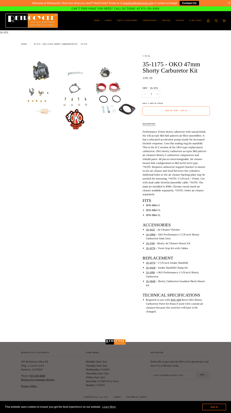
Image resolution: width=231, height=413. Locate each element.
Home (24, 44)
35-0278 (150, 248)
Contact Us (189, 3)
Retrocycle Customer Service (37, 379)
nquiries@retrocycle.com (138, 3)
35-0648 (150, 281)
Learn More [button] (109, 406)
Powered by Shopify (136, 397)
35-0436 (150, 267)
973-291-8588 (37, 375)
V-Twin (146, 56)
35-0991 (150, 272)
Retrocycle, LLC (94, 397)
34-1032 (150, 229)
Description (149, 124)
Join (202, 374)
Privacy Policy (29, 386)
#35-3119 (176, 299)
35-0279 (150, 262)
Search (117, 397)
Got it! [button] (214, 407)
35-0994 (150, 234)
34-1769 (150, 243)
